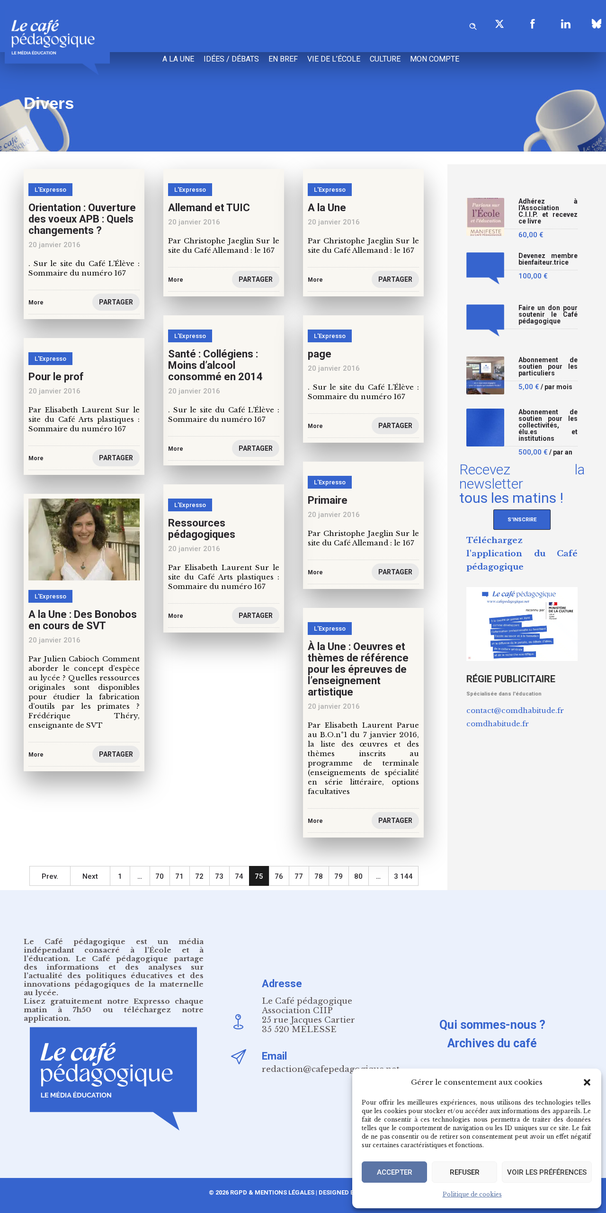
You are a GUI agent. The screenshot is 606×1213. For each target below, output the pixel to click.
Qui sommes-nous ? (492, 1025)
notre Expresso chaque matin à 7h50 (114, 1005)
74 (239, 876)
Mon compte (434, 58)
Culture (385, 58)
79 (338, 876)
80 (358, 876)
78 (318, 876)
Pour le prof (56, 377)
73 (219, 876)
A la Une (327, 208)
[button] (587, 1082)
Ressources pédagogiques (201, 528)
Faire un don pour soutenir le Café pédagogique (548, 314)
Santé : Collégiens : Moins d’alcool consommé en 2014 (215, 365)
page (319, 354)
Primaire (328, 500)
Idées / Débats (231, 58)
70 (159, 876)
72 (199, 876)
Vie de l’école (333, 58)
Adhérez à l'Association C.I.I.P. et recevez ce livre (548, 211)
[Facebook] (532, 23)
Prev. (50, 876)
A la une (178, 58)
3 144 (403, 876)
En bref (283, 58)
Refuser (465, 1172)
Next (90, 876)
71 (179, 876)
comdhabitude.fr (497, 723)
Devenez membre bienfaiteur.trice (548, 259)
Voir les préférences (547, 1172)
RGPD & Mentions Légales (272, 1192)
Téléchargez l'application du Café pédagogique (522, 553)
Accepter (394, 1172)
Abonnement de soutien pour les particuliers (548, 367)
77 (298, 876)
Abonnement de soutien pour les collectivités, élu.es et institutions (548, 425)
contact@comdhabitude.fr (515, 710)
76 (279, 876)
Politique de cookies (472, 1194)
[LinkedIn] (566, 23)
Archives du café (492, 1043)
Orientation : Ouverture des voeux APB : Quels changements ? (82, 219)
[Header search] (473, 25)
